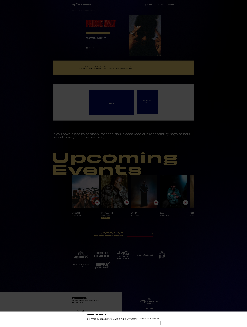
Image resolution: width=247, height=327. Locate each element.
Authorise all (154, 322)
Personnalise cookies (93, 322)
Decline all (138, 322)
